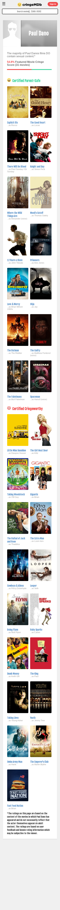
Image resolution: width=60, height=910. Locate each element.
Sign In (53, 4)
